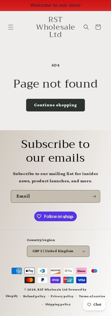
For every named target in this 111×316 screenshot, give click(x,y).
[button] (11, 27)
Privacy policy (62, 296)
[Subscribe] (94, 196)
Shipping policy (58, 304)
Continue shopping (55, 105)
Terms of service (92, 296)
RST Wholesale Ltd (52, 289)
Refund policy (34, 296)
